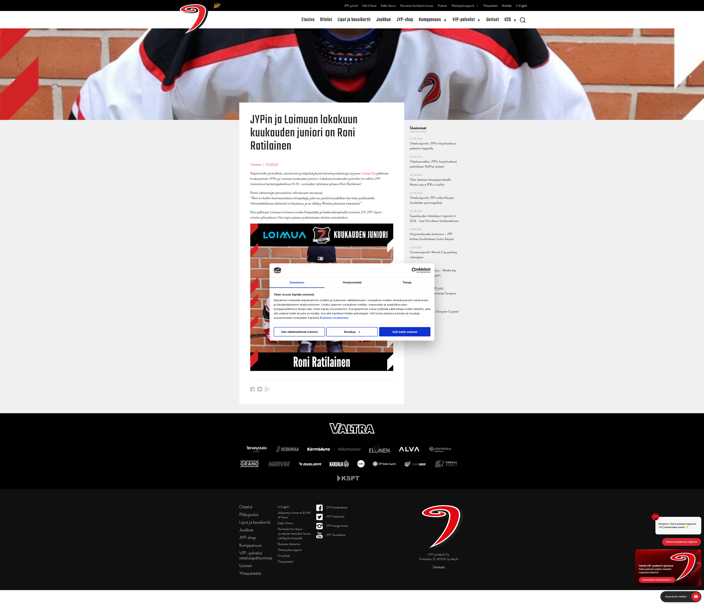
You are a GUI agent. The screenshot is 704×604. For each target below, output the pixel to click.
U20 (508, 20)
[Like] (252, 390)
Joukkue (383, 20)
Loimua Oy (368, 173)
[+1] (267, 390)
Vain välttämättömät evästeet (299, 331)
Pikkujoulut (248, 514)
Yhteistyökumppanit (462, 5)
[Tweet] (259, 390)
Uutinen (255, 164)
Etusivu (308, 20)
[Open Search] (522, 20)
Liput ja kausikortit (354, 20)
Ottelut (326, 20)
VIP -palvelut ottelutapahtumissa (255, 555)
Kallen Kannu (388, 5)
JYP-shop (405, 20)
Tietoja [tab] (407, 282)
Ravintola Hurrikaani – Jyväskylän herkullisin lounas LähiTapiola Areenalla (294, 533)
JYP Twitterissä (334, 516)
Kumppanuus (430, 20)
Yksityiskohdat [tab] (352, 282)
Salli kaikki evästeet (404, 331)
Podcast (442, 5)
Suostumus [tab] (297, 282)
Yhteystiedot (490, 5)
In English (521, 5)
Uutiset (492, 20)
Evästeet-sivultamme (334, 317)
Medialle (506, 5)
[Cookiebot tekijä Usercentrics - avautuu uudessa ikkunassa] (414, 270)
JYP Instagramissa (336, 525)
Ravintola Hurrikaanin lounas (416, 5)
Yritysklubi (284, 555)
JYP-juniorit (351, 5)
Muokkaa (350, 331)
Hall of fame (369, 5)
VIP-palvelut (464, 20)
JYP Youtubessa (335, 535)
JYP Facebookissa (336, 507)
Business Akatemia (289, 544)
